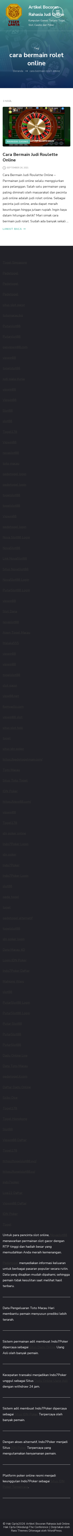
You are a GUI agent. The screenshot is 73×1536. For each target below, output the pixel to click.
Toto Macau (11, 770)
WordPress (54, 1530)
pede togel (11, 897)
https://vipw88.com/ (17, 802)
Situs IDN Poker (26, 1414)
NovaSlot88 (11, 548)
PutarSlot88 (12, 1034)
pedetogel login (14, 474)
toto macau (11, 463)
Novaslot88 (58, 1235)
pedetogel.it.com (15, 1076)
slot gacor (10, 685)
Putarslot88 (12, 326)
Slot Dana (10, 611)
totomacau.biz (13, 315)
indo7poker (11, 1182)
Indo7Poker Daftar (16, 971)
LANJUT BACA (12, 229)
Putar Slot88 (12, 1023)
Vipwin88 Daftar (15, 1140)
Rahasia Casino (17, 141)
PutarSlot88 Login (16, 590)
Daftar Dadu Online (17, 1087)
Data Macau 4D (14, 950)
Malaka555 (11, 643)
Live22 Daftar (13, 1193)
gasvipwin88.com (15, 347)
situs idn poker (13, 749)
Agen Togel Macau (16, 632)
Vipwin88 (9, 400)
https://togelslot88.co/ (19, 1172)
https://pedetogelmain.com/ (23, 759)
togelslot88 (11, 368)
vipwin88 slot (13, 717)
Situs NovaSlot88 (16, 569)
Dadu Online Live (15, 1055)
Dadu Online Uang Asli (51, 1381)
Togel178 (10, 432)
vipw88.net (11, 696)
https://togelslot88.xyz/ (19, 1161)
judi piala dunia (14, 379)
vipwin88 (9, 358)
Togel (7, 1224)
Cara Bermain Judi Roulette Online (30, 157)
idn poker (9, 854)
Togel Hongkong (15, 1119)
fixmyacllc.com (13, 706)
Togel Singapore (15, 262)
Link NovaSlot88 (15, 558)
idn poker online (14, 833)
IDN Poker (10, 791)
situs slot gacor (14, 305)
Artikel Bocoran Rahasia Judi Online (48, 1523)
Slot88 (8, 410)
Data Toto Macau (15, 1066)
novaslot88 (11, 453)
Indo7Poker (11, 865)
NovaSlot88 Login (16, 580)
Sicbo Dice (10, 1097)
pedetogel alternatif (18, 918)
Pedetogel (10, 273)
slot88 (7, 421)
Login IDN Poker (15, 960)
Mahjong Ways (13, 981)
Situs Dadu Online (42, 1347)
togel (7, 738)
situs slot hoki (13, 728)
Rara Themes (19, 1530)
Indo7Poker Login (15, 844)
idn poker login (13, 939)
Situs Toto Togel (15, 780)
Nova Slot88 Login (16, 537)
